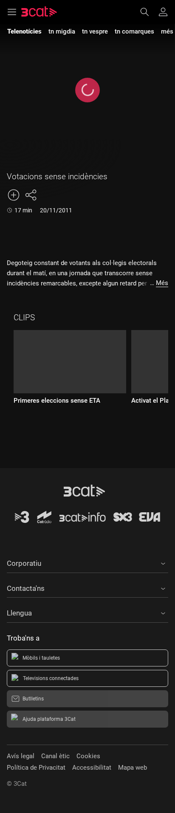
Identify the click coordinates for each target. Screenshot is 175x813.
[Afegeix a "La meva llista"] (13, 195)
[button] (87, 562)
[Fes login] (163, 12)
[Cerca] (148, 12)
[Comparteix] (30, 195)
